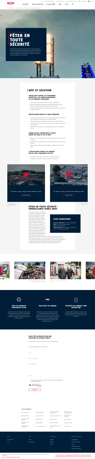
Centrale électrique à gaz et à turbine (55, 426)
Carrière (41, 1)
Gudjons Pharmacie (67, 419)
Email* (30, 375)
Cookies (72, 444)
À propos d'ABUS (51, 4)
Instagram (52, 441)
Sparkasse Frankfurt (39, 415)
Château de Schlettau (25, 415)
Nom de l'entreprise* (33, 358)
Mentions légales (74, 439)
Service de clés (60, 1)
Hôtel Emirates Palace (54, 422)
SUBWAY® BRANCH (39, 422)
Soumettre (34, 389)
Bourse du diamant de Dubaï (55, 415)
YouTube (51, 444)
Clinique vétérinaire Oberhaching (25, 426)
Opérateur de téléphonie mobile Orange (54, 412)
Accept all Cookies (85, 455)
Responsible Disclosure (75, 446)
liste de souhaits (50, 1)
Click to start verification (36, 385)
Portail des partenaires (72, 1)
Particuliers (26, 4)
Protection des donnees (75, 441)
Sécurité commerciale (37, 4)
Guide (60, 4)
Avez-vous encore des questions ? (26, 419)
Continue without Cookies (73, 455)
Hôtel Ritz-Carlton (39, 419)
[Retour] (1, 270)
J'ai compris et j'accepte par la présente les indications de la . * (47, 381)
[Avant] (94, 270)
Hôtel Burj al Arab (53, 419)
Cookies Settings (26, 195)
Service (67, 4)
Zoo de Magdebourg (25, 412)
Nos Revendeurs (84, 1)
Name (30, 352)
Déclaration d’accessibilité (76, 448)
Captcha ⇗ (39, 386)
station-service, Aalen (68, 422)
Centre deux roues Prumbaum (67, 416)
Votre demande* (32, 364)
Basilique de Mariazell (40, 412)
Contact (30, 439)
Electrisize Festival (67, 426)
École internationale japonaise (25, 423)
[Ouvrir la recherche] (72, 5)
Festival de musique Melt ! (40, 426)
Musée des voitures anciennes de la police (68, 412)
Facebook (51, 439)
